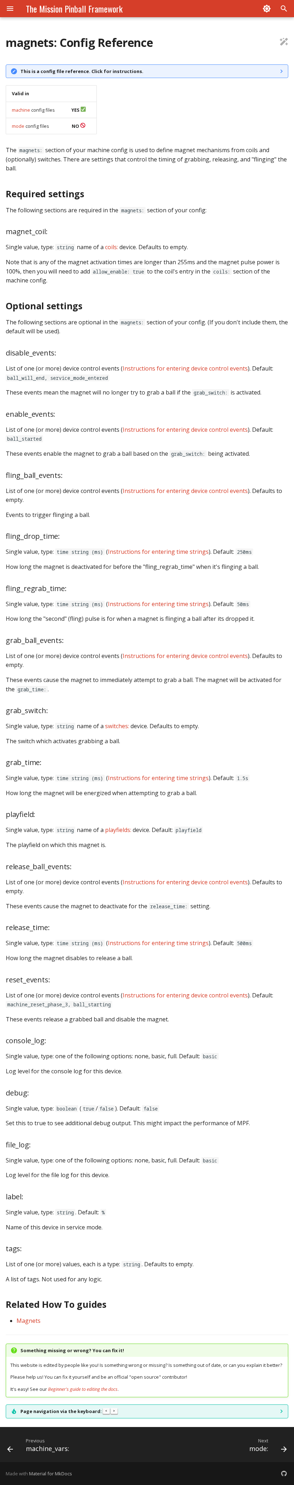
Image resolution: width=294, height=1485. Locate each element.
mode (18, 126)
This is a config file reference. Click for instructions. (81, 71)
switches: (117, 726)
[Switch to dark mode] (267, 8)
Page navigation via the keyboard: (67, 1411)
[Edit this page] (284, 42)
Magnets (28, 1321)
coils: (111, 247)
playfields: (118, 830)
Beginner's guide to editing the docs (83, 1389)
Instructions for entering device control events (185, 368)
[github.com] (284, 1473)
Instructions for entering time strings (158, 552)
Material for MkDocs (50, 1473)
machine (21, 110)
